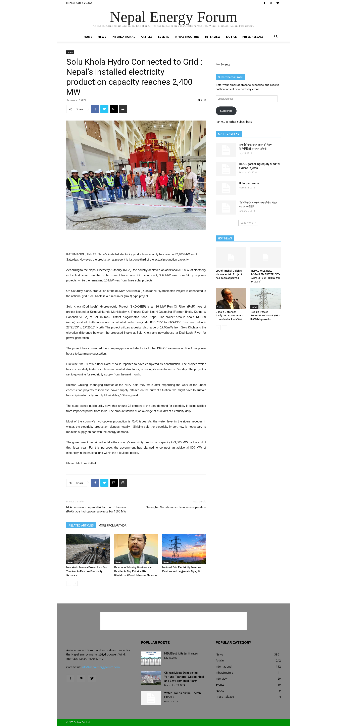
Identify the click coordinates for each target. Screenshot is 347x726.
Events (163, 37)
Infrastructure (187, 37)
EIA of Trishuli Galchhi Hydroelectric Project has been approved (229, 274)
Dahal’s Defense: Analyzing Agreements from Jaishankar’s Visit (229, 315)
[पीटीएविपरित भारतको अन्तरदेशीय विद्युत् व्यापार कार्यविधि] (226, 207)
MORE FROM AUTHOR (113, 525)
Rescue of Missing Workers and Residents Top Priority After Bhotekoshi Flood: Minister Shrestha (135, 571)
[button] (276, 37)
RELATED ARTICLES (81, 525)
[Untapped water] (226, 188)
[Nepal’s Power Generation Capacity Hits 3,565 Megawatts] (265, 298)
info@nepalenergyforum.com (101, 667)
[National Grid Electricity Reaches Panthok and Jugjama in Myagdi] (184, 549)
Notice (231, 37)
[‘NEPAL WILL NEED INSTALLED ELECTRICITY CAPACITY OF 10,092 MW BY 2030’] (265, 257)
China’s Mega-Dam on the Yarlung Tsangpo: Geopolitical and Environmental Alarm (184, 676)
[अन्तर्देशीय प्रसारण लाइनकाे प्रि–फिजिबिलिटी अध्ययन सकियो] (226, 150)
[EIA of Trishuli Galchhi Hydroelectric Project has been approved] (231, 257)
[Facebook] (264, 3)
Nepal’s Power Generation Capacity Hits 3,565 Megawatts (265, 315)
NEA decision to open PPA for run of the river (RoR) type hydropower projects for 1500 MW (96, 509)
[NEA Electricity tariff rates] (151, 658)
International (123, 37)
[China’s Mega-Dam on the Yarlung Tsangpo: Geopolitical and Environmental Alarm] (151, 678)
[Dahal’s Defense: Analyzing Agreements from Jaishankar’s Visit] (231, 298)
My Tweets (223, 64)
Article (146, 37)
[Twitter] (278, 3)
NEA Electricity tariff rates (181, 653)
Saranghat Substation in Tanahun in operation (176, 507)
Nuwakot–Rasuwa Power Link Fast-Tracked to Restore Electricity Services (87, 571)
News (102, 37)
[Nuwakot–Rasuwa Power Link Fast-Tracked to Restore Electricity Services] (88, 549)
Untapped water (249, 183)
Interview (212, 37)
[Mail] (271, 3)
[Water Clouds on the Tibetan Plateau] (151, 698)
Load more (247, 222)
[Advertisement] (136, 241)
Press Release (252, 37)
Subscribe (226, 110)
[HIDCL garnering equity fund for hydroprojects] (226, 169)
